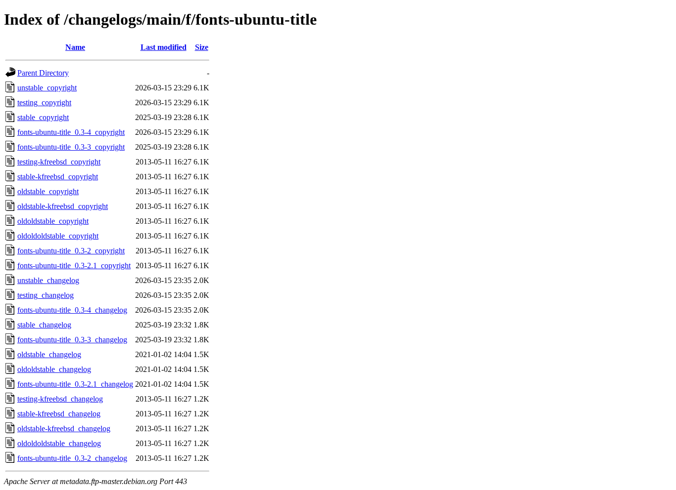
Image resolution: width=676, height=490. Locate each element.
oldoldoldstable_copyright (57, 236)
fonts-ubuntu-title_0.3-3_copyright (71, 147)
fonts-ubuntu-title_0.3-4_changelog (72, 310)
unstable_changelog (48, 280)
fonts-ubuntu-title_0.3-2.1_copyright (74, 265)
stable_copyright (43, 117)
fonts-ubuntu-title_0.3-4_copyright (71, 132)
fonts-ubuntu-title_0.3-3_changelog (72, 339)
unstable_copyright (47, 87)
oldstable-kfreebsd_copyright (62, 206)
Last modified (164, 47)
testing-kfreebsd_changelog (60, 399)
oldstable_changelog (49, 354)
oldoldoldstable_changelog (59, 443)
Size (201, 47)
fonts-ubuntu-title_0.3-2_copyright (71, 250)
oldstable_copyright (48, 191)
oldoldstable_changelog (54, 369)
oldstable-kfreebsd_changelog (63, 428)
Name (75, 47)
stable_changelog (44, 325)
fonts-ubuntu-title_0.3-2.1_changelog (75, 384)
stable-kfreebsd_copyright (57, 176)
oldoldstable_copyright (53, 221)
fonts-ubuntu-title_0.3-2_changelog (72, 458)
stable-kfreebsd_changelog (58, 413)
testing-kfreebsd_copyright (58, 162)
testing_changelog (45, 295)
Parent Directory (43, 73)
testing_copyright (44, 102)
